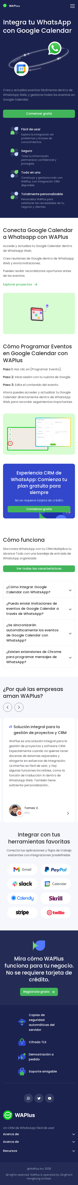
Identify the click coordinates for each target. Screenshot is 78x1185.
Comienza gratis (39, 509)
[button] (7, 707)
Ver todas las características (39, 568)
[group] (39, 770)
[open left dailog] (72, 6)
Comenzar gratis (39, 113)
